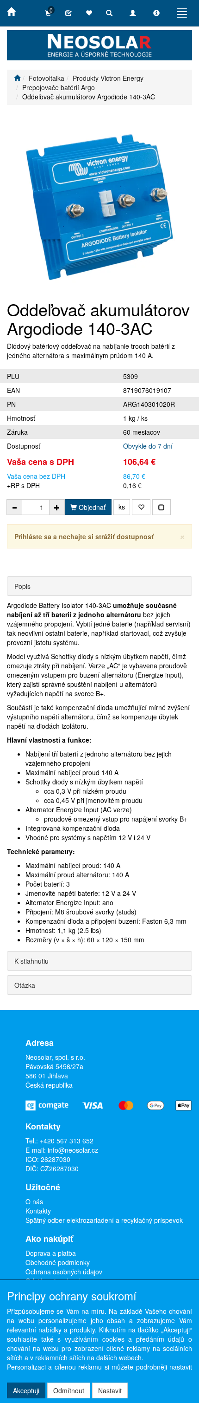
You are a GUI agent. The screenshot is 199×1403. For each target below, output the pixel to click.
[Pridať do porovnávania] (161, 507)
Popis (22, 586)
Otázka (24, 985)
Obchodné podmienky (57, 1262)
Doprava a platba (50, 1253)
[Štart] (17, 78)
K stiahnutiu (31, 961)
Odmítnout (68, 1390)
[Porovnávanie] (68, 13)
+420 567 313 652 (66, 1140)
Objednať (91, 507)
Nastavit (110, 1390)
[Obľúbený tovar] (89, 13)
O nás (34, 1201)
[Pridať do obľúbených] (141, 507)
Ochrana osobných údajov (63, 1271)
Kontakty (38, 1210)
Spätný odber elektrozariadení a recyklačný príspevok (104, 1220)
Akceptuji (26, 1390)
